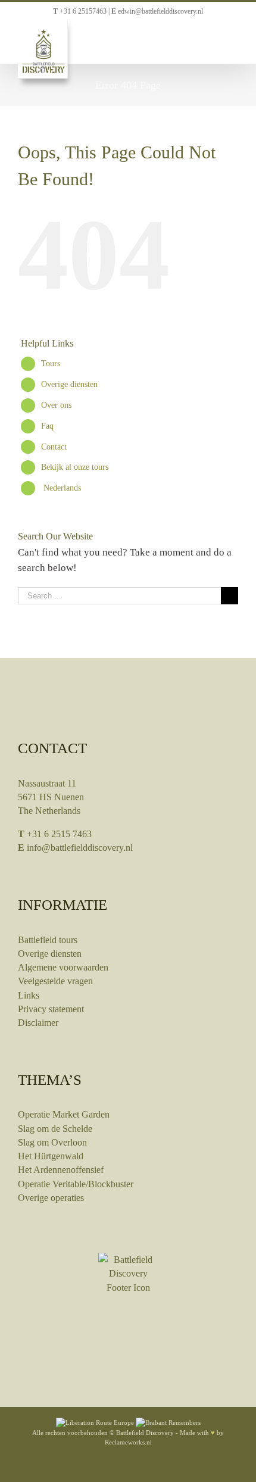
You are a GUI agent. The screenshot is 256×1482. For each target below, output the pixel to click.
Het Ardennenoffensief (61, 1170)
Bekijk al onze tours (74, 467)
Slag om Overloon (52, 1142)
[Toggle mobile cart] (212, 39)
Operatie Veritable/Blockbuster (75, 1184)
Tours (50, 363)
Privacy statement (51, 1009)
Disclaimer (38, 1023)
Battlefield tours (47, 940)
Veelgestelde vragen (55, 981)
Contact (54, 446)
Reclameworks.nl (128, 1442)
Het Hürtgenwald (50, 1156)
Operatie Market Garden (64, 1114)
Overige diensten (69, 384)
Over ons (56, 405)
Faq (47, 426)
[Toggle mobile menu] (233, 39)
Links (28, 995)
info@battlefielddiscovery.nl (80, 848)
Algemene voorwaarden (63, 967)
